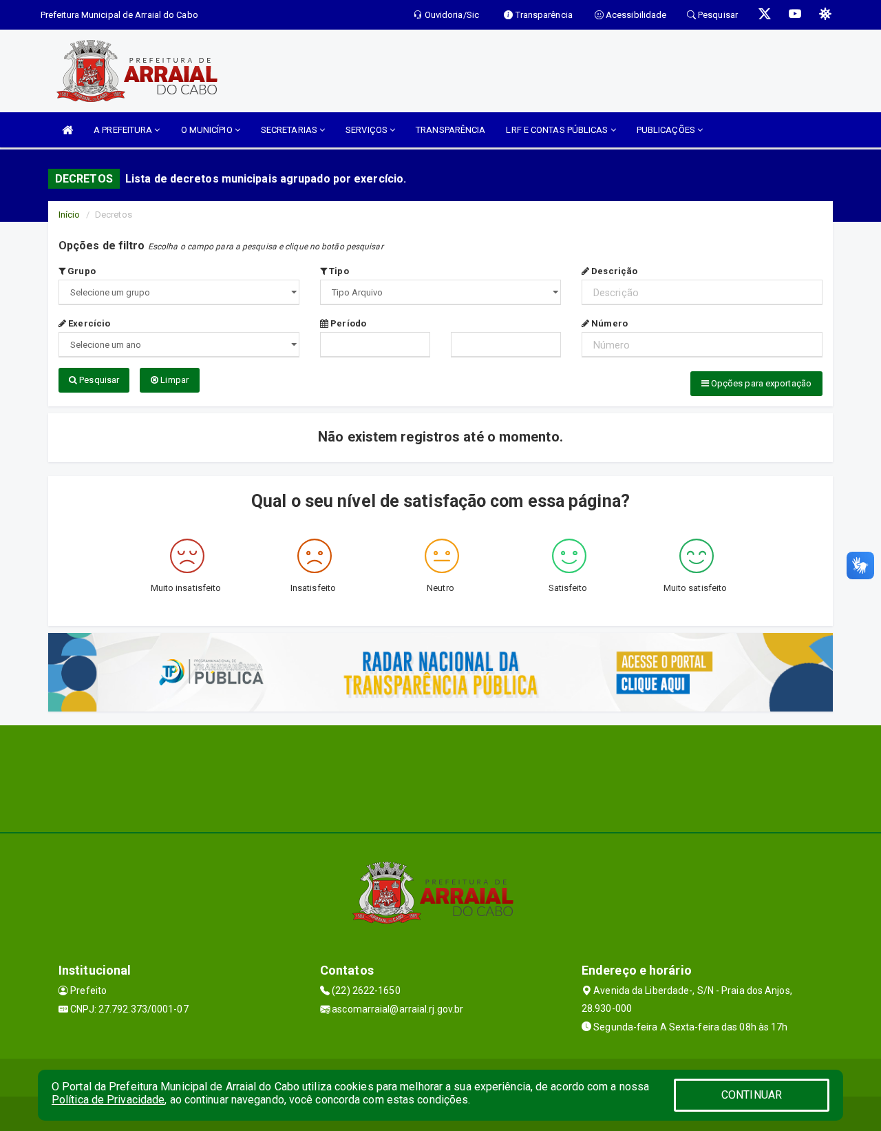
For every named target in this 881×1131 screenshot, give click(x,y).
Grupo (80, 271)
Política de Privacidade (108, 1099)
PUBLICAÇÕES (667, 130)
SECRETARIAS (290, 130)
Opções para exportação (760, 383)
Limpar (173, 380)
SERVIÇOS (368, 130)
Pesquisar (98, 380)
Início (70, 214)
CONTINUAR (751, 1094)
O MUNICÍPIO (208, 130)
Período (347, 323)
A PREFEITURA (124, 130)
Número (608, 323)
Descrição (613, 271)
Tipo (338, 271)
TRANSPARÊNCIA (450, 130)
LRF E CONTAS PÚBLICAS (558, 130)
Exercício (88, 323)
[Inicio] (67, 129)
